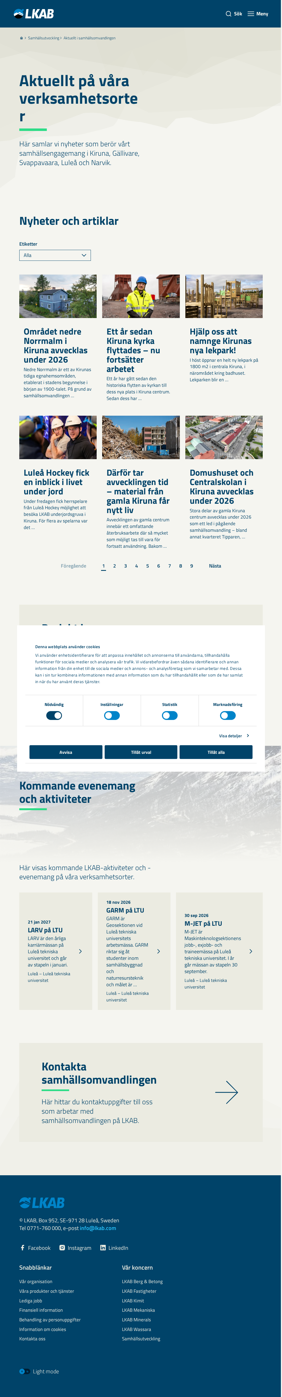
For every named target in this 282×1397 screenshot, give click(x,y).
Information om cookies (42, 1329)
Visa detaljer (230, 735)
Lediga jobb (30, 1301)
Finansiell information (41, 1310)
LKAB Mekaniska (138, 1310)
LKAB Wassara (136, 1329)
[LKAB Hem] (34, 13)
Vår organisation (35, 1281)
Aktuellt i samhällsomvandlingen (89, 38)
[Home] (21, 38)
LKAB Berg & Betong (142, 1281)
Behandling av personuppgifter (50, 1320)
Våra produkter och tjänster (46, 1291)
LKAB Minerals (136, 1320)
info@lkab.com (98, 1228)
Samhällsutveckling (43, 38)
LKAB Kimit (133, 1301)
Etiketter (28, 244)
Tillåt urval (141, 752)
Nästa (215, 565)
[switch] (112, 715)
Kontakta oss (32, 1339)
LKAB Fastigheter (139, 1291)
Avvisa (65, 752)
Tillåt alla (216, 752)
